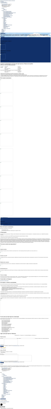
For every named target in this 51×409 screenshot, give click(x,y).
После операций (6, 392)
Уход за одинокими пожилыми (8, 379)
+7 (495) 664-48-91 (5, 4)
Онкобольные (5, 24)
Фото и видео (4, 395)
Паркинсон (5, 25)
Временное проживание (7, 16)
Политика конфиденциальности (4, 401)
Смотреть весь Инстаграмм (4, 280)
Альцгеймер (5, 18)
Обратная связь (3, 33)
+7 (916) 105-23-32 (4, 368)
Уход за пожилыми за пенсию (8, 377)
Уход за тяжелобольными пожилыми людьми (10, 12)
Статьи (3, 397)
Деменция (5, 20)
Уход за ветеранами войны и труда (8, 13)
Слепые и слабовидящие (7, 28)
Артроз (4, 385)
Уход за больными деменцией (8, 382)
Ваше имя (1, 338)
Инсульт (5, 22)
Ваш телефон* (19, 338)
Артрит (5, 384)
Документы (5, 9)
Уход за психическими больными (8, 15)
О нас (4, 374)
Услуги (3, 10)
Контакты (3, 31)
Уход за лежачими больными (7, 11)
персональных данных (16, 345)
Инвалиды (5, 387)
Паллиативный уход (6, 380)
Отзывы (3, 30)
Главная (3, 8)
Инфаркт (5, 23)
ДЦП (4, 21)
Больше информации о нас (4, 217)
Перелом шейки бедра (7, 26)
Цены (2, 29)
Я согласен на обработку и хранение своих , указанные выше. (12, 345)
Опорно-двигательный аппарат (8, 390)
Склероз (5, 27)
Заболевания (3, 17)
